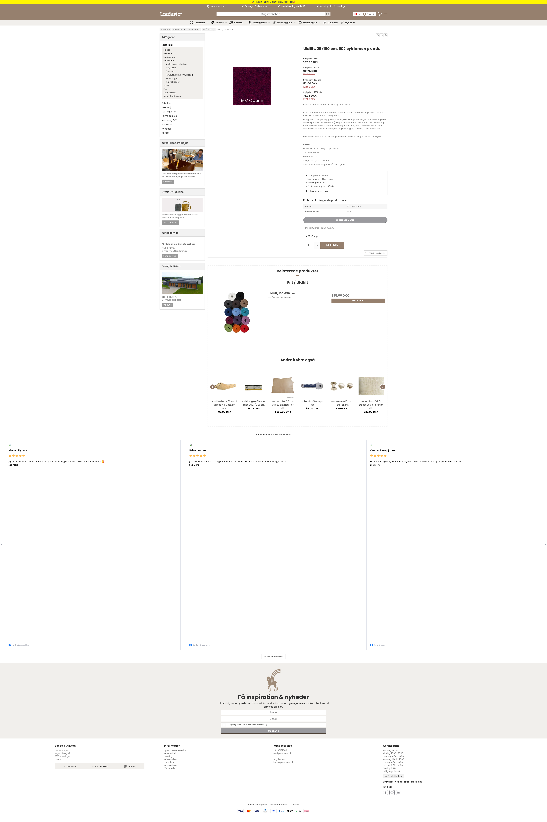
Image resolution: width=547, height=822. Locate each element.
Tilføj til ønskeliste (377, 253)
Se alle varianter (345, 220)
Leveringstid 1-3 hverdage (333, 6)
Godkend (273, 730)
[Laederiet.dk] (171, 14)
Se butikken (70, 766)
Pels (165, 89)
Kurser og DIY (310, 22)
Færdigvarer (260, 22)
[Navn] (273, 712)
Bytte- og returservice (175, 750)
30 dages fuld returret (256, 6)
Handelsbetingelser (257, 804)
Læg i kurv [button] (332, 245)
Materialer (199, 22)
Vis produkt (358, 300)
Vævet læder (172, 82)
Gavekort (333, 22)
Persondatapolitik (279, 804)
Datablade (169, 762)
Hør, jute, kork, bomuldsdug (179, 74)
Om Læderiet (170, 765)
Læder (167, 49)
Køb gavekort (170, 759)
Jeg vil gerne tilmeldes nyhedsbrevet (247, 725)
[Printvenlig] (385, 35)
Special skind (170, 92)
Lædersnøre (169, 57)
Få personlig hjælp (319, 191)
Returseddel (170, 753)
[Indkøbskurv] (380, 14)
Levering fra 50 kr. (316, 182)
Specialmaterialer (172, 96)
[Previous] (212, 387)
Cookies (295, 804)
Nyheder (350, 22)
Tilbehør (219, 22)
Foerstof (170, 71)
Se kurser (167, 181)
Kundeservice (217, 6)
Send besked (169, 256)
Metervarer (169, 60)
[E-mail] (273, 718)
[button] (377, 35)
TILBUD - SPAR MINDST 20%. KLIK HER (273, 1)
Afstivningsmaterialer (176, 64)
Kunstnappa (172, 78)
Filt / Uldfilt (171, 67)
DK (359, 14)
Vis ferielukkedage (394, 776)
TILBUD (165, 133)
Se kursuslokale (100, 766)
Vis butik (167, 304)
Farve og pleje (284, 22)
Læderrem (169, 53)
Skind (166, 85)
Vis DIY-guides (170, 222)
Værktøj (238, 22)
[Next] (383, 387)
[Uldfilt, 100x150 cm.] (237, 320)
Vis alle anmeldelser (273, 656)
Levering (168, 756)
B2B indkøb (169, 768)
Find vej (131, 766)
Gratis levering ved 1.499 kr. (294, 6)
